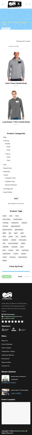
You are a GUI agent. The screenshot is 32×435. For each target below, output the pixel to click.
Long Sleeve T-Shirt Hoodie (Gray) (16, 122)
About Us (5, 340)
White (5, 260)
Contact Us (5, 366)
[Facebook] (9, 321)
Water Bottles (7, 192)
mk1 (4, 243)
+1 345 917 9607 (9, 318)
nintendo (14, 247)
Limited (13, 240)
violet (5, 257)
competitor (14, 223)
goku (15, 233)
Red (17, 250)
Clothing (6, 140)
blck (11, 216)
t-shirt (15, 253)
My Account (5, 358)
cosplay (24, 223)
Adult (8, 146)
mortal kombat (13, 243)
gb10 (4, 233)
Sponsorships (6, 362)
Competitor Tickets (8, 351)
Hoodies (7, 143)
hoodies (5, 240)
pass (21, 247)
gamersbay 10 (15, 226)
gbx (10, 233)
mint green (22, 240)
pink (4, 250)
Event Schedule (7, 344)
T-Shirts (7, 154)
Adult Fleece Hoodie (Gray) (16, 83)
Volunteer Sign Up (8, 355)
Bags (5, 137)
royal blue (25, 250)
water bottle (23, 257)
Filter (6, 276)
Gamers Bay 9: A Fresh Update (19, 390)
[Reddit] (22, 321)
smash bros (6, 253)
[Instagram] (12, 321)
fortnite (5, 226)
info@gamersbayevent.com (12, 316)
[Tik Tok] (6, 321)
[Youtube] (19, 321)
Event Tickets (6, 348)
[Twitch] (16, 321)
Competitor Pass (10, 178)
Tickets (5, 175)
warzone (12, 257)
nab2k (23, 243)
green (11, 236)
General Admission (11, 185)
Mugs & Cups (7, 168)
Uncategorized (8, 189)
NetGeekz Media (19, 431)
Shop (10, 22)
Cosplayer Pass (10, 181)
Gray (4, 236)
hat (17, 236)
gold (22, 233)
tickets (23, 253)
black (4, 216)
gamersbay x (19, 229)
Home (4, 22)
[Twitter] (3, 321)
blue (17, 216)
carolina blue (17, 219)
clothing (5, 223)
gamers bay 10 (7, 229)
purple (11, 250)
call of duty (6, 219)
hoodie (23, 236)
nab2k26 (5, 247)
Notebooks (6, 171)
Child (8, 150)
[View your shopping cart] (29, 4)
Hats (4, 165)
